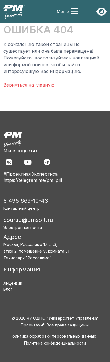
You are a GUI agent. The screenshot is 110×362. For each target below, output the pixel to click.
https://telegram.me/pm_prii (32, 180)
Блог (7, 289)
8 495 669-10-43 (25, 200)
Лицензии (12, 283)
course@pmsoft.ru (28, 220)
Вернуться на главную (28, 85)
